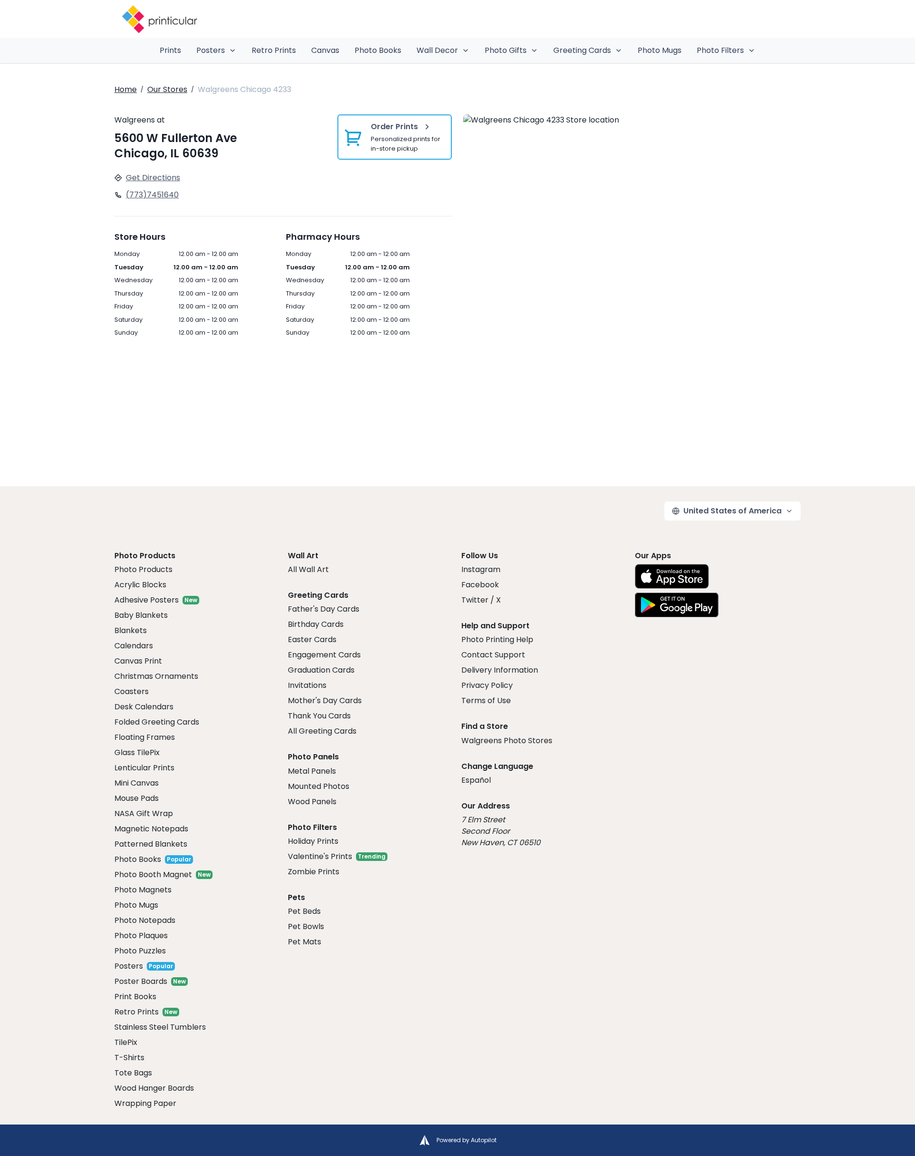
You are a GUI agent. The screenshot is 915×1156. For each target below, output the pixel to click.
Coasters (131, 691)
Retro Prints (274, 50)
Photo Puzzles (140, 950)
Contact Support (493, 654)
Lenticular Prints (144, 767)
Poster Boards (140, 981)
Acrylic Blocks (140, 584)
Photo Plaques (141, 935)
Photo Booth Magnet (153, 874)
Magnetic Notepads (151, 828)
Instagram (480, 569)
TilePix (125, 1042)
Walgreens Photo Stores (506, 740)
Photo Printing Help (497, 639)
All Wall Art (308, 569)
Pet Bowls (306, 926)
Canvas (325, 50)
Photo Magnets (143, 889)
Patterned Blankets (150, 844)
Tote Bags (133, 1072)
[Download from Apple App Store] (672, 576)
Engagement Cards (324, 654)
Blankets (130, 630)
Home (125, 89)
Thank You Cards (319, 715)
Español (476, 780)
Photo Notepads (144, 920)
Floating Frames (144, 737)
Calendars (133, 645)
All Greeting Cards (322, 731)
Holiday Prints (313, 841)
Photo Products (143, 569)
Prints (170, 50)
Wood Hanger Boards (154, 1088)
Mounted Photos (318, 786)
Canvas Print (138, 660)
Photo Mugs (659, 50)
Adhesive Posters (146, 599)
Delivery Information (499, 670)
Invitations (307, 685)
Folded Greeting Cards (156, 721)
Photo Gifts (506, 50)
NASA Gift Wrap (143, 813)
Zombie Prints (313, 871)
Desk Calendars (143, 706)
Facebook (480, 584)
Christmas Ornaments (156, 676)
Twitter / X (481, 599)
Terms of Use (486, 700)
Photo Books (378, 50)
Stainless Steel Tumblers (160, 1027)
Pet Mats (304, 941)
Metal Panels (312, 771)
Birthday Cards (316, 624)
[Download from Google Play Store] (677, 605)
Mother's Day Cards (325, 700)
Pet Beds (304, 911)
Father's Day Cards (323, 609)
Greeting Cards (582, 50)
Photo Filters (720, 50)
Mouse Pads (136, 798)
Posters (210, 50)
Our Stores (167, 89)
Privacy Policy (487, 685)
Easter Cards (312, 639)
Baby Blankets (141, 615)
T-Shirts (129, 1057)
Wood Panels (312, 801)
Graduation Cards (321, 670)
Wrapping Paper (145, 1103)
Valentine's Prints (320, 856)
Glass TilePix (137, 752)
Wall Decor (437, 50)
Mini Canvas (136, 782)
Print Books (135, 996)
